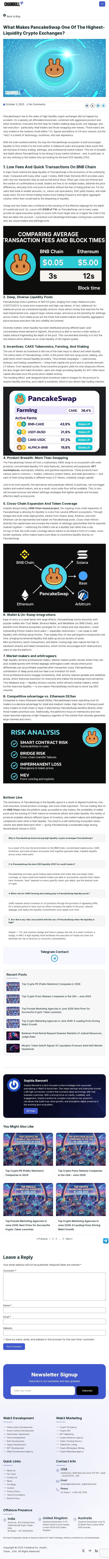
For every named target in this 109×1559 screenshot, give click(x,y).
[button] (87, 106)
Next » (69, 1238)
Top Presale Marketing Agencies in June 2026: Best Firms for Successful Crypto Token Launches (27, 1225)
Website (7, 1328)
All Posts (30, 1111)
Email (7, 1317)
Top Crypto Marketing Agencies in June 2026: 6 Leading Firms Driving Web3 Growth (79, 1225)
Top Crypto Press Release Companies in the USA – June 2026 (56, 996)
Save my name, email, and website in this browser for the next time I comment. (50, 1339)
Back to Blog (13, 16)
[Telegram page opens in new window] (105, 1242)
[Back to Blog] (4, 15)
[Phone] (57, 1489)
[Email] (57, 1481)
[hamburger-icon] (102, 4)
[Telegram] (54, 958)
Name (7, 1305)
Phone (64, 1488)
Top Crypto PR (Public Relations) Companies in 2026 (51, 984)
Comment (9, 1271)
